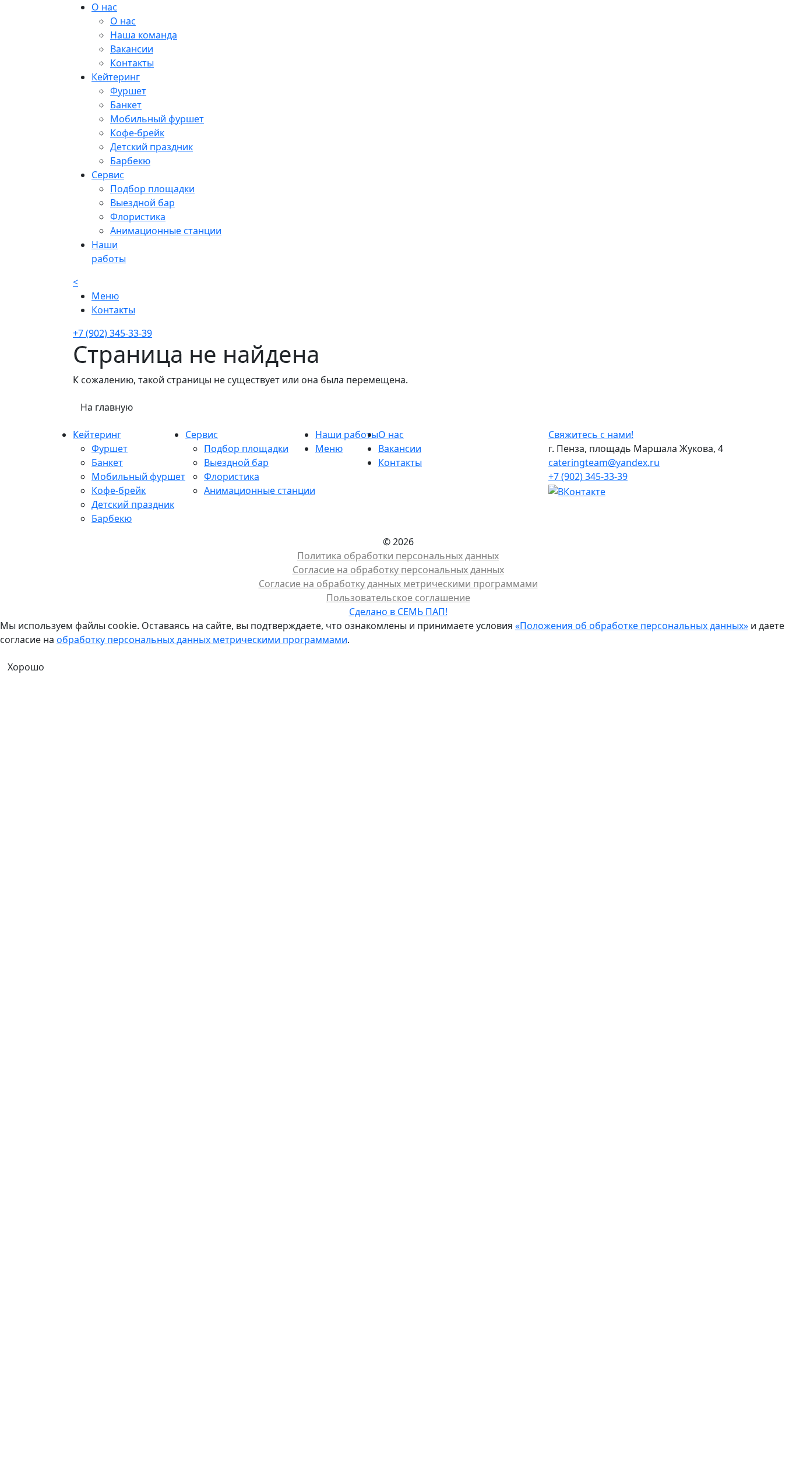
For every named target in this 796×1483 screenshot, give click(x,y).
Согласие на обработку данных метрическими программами (398, 583)
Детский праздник (151, 146)
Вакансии (131, 49)
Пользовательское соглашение (398, 597)
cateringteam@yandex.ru (604, 462)
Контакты (132, 63)
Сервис (201, 434)
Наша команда (143, 35)
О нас (123, 21)
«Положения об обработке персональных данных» (631, 625)
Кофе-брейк (137, 132)
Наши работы (346, 434)
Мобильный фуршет (157, 118)
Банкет (126, 104)
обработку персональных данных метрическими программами (202, 639)
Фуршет (128, 90)
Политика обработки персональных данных (398, 555)
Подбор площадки (152, 188)
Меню (329, 448)
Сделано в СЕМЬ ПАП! (398, 611)
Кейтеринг (97, 434)
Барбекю (130, 160)
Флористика (137, 216)
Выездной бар (142, 202)
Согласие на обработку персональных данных (398, 569)
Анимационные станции (165, 230)
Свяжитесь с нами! (590, 434)
